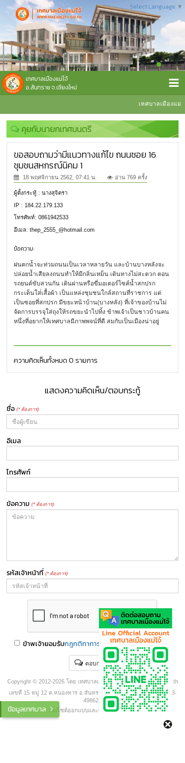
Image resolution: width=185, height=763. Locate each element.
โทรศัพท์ (18, 472)
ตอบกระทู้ (98, 663)
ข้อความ (30, 503)
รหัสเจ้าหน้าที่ (37, 572)
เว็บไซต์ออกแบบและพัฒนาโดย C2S (92, 710)
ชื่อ (22, 408)
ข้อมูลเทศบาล (27, 708)
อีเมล (13, 440)
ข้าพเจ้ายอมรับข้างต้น (97, 643)
